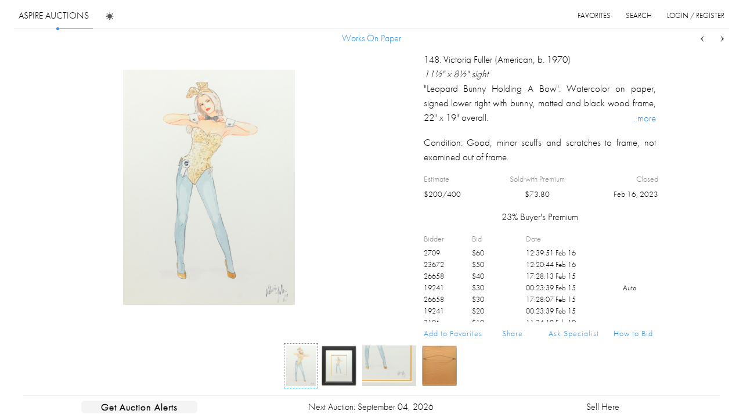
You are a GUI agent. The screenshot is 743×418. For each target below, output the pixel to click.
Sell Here (602, 407)
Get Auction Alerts (139, 407)
